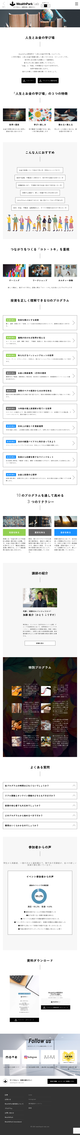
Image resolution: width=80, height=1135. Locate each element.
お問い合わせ (9, 1113)
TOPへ (4, 7)
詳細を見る (40, 643)
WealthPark (9, 1117)
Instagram (32, 1099)
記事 (6, 1095)
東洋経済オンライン (35, 1104)
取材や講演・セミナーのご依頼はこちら (62, 1081)
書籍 (30, 1108)
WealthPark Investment (13, 1122)
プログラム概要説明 (50, 81)
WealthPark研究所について (14, 1104)
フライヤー (30, 81)
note (30, 1095)
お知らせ (8, 1099)
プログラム (8, 1108)
